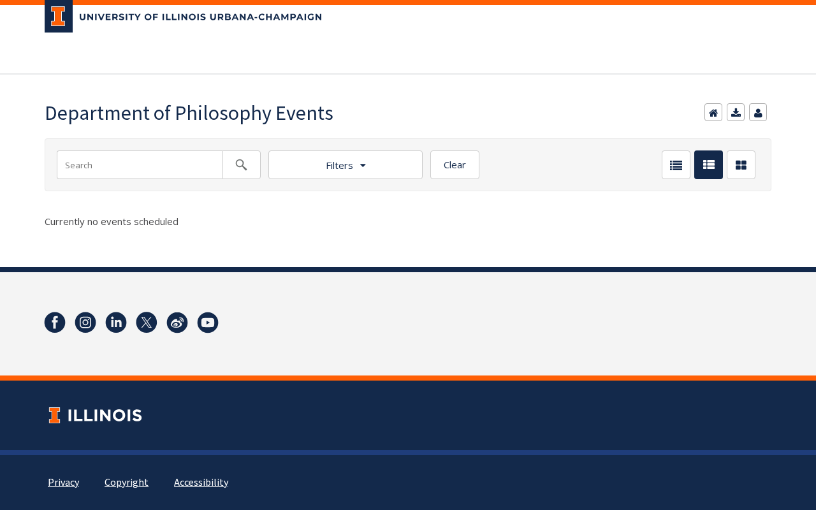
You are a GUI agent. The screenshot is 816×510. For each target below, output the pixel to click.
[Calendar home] (713, 112)
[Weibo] (177, 323)
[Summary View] (708, 164)
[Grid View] (741, 164)
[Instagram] (85, 323)
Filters (339, 165)
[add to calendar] (736, 112)
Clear (455, 164)
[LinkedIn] (116, 323)
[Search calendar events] (241, 164)
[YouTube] (208, 323)
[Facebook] (55, 323)
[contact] (758, 112)
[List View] (676, 164)
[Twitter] (147, 323)
